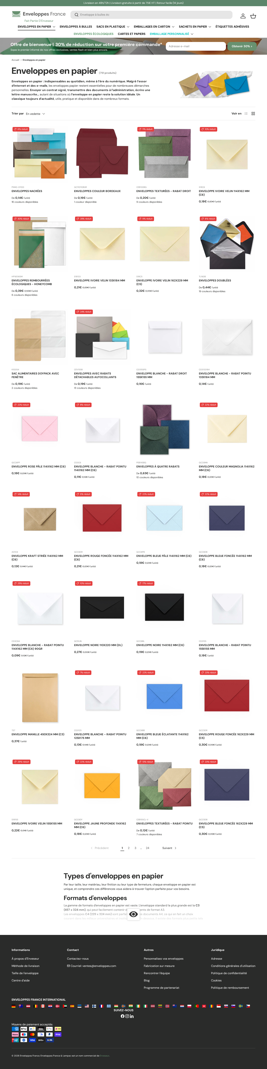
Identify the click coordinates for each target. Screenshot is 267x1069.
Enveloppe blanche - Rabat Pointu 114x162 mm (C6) (100, 468)
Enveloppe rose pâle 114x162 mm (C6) (39, 466)
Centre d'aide (21, 980)
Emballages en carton (152, 27)
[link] (99, 848)
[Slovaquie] (226, 1006)
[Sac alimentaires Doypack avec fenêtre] (40, 337)
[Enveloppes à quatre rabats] (164, 430)
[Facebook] (122, 1016)
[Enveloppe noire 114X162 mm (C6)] (164, 608)
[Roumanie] (211, 1006)
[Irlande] (138, 1006)
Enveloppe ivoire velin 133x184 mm (99, 280)
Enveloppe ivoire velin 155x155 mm (37, 823)
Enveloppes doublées (215, 280)
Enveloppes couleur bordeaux (97, 191)
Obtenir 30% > (242, 46)
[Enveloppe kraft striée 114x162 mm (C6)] (40, 519)
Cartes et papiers (131, 34)
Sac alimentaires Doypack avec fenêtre (35, 375)
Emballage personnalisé (169, 34)
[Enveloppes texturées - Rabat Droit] (164, 154)
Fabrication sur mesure (159, 966)
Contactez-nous (78, 959)
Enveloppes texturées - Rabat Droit (163, 191)
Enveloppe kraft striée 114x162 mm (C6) (37, 557)
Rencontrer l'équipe (157, 973)
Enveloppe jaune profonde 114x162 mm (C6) (100, 825)
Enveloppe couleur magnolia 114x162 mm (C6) (226, 468)
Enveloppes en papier (34, 27)
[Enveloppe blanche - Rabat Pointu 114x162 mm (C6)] (102, 430)
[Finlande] (94, 1006)
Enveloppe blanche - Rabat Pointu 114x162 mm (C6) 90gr (38, 647)
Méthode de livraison (25, 966)
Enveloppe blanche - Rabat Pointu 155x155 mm (225, 647)
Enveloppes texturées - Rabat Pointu (164, 823)
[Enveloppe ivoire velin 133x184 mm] (102, 244)
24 (147, 848)
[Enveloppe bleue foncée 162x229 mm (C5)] (227, 787)
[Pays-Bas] (182, 1006)
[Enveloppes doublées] (227, 244)
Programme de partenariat (161, 988)
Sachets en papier (193, 27)
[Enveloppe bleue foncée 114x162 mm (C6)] (227, 519)
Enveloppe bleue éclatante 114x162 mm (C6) (162, 736)
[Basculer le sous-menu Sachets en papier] (210, 27)
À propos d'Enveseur (25, 959)
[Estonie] (79, 1006)
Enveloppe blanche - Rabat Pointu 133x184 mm (225, 375)
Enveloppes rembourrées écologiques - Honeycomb (32, 282)
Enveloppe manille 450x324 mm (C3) (38, 734)
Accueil (15, 60)
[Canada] (43, 1006)
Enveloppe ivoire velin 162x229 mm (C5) (162, 282)
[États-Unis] (87, 1006)
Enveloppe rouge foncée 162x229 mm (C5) (226, 736)
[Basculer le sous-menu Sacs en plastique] (128, 27)
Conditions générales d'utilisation (233, 966)
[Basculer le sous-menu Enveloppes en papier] (54, 27)
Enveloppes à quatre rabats (157, 466)
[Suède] (240, 1006)
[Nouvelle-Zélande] (175, 1006)
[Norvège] (167, 1006)
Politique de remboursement (230, 988)
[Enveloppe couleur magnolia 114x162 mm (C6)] (227, 430)
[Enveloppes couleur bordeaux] (102, 154)
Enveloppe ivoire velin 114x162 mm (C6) (224, 193)
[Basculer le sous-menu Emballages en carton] (173, 27)
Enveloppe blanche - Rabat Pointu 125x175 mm (100, 736)
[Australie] (21, 1006)
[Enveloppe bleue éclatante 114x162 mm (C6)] (164, 697)
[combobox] (151, 15)
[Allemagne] (13, 1006)
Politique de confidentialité (229, 973)
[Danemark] (57, 1006)
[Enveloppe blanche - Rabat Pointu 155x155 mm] (227, 608)
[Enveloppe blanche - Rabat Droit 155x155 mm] (164, 337)
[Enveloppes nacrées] (40, 154)
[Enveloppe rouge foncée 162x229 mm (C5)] (227, 697)
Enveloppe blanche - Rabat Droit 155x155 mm (161, 375)
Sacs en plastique (110, 27)
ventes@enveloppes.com (99, 966)
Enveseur (104, 1055)
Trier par (18, 113)
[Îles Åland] (123, 1006)
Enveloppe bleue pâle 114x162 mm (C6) (163, 556)
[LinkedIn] (132, 1016)
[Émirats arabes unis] (65, 1006)
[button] (253, 16)
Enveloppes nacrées (27, 191)
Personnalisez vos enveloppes (163, 959)
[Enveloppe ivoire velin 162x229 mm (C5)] (164, 244)
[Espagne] (72, 1006)
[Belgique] (35, 1006)
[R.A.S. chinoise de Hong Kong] (204, 1006)
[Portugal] (197, 1006)
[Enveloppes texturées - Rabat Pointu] (164, 787)
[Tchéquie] (248, 1006)
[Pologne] (189, 1006)
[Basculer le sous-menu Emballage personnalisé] (192, 34)
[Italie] (145, 1006)
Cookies (216, 980)
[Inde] (131, 1006)
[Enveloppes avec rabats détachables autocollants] (102, 337)
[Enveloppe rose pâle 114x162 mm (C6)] (40, 430)
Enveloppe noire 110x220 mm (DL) (98, 645)
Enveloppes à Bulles (76, 27)
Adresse (216, 959)
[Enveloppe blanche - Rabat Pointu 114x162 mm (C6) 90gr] (40, 608)
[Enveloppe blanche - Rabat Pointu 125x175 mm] (102, 697)
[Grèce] (109, 1006)
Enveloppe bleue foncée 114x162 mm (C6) (225, 557)
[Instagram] (127, 1016)
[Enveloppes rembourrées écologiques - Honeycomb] (40, 244)
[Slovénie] (233, 1006)
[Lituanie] (160, 1006)
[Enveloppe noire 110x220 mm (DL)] (102, 608)
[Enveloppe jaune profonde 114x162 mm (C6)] (102, 787)
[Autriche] (28, 1006)
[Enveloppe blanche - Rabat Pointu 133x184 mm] (227, 337)
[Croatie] (50, 1006)
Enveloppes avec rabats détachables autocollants (95, 375)
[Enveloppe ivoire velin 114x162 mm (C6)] (227, 154)
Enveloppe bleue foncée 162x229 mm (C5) (226, 825)
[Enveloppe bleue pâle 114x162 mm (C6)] (164, 519)
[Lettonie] (153, 1006)
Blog (147, 980)
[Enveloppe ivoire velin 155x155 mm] (40, 787)
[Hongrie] (116, 1006)
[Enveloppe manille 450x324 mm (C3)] (40, 697)
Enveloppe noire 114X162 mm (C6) (160, 645)
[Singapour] (219, 1006)
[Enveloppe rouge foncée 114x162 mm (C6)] (102, 519)
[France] (101, 1006)
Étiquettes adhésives (232, 27)
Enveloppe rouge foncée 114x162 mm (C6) (101, 557)
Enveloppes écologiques (94, 34)
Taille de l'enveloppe (25, 973)
